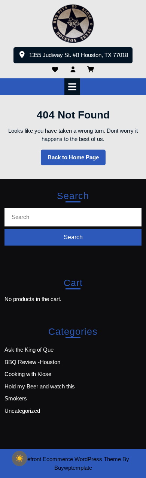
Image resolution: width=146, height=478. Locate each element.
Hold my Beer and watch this (39, 386)
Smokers (15, 398)
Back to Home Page (77, 160)
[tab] (73, 86)
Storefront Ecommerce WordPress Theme (69, 459)
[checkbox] (19, 458)
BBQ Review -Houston (32, 362)
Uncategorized (22, 411)
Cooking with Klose (27, 374)
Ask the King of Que (29, 349)
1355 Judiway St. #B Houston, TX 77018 (81, 57)
